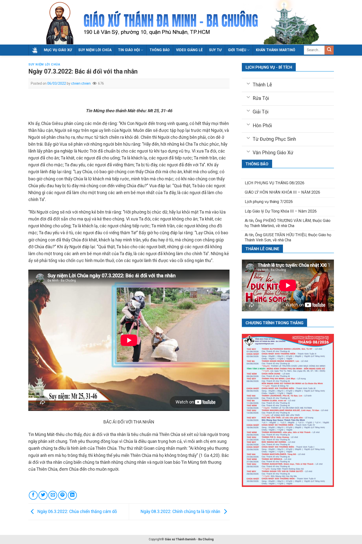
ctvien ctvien (81, 83)
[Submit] (329, 50)
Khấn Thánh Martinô (275, 50)
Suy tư (215, 50)
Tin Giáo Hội (129, 50)
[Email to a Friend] (52, 495)
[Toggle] (248, 83)
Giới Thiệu (237, 50)
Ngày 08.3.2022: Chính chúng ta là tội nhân (181, 511)
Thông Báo (159, 50)
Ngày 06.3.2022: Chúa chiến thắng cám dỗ (76, 511)
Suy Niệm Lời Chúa (95, 50)
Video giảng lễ (189, 50)
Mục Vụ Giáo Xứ (58, 50)
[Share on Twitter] (42, 495)
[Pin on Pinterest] (62, 495)
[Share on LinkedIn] (72, 495)
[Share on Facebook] (33, 495)
